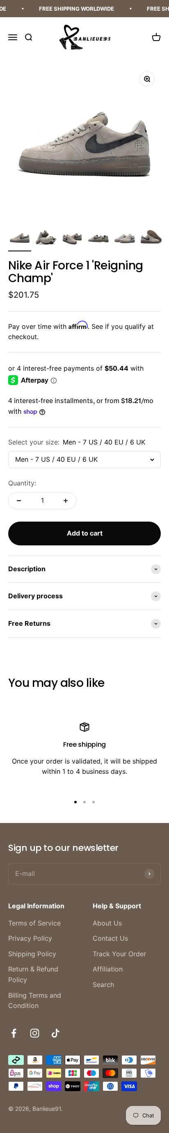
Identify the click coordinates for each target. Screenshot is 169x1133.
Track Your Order (119, 954)
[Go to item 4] (98, 238)
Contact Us (110, 938)
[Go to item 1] (19, 238)
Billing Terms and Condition (34, 1000)
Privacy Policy (30, 938)
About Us (107, 923)
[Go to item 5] (124, 238)
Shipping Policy (32, 954)
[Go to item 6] (150, 238)
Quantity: (22, 483)
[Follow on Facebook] (13, 1033)
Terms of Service (34, 923)
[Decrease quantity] (19, 500)
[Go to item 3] (72, 238)
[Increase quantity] (65, 500)
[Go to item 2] (45, 238)
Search (103, 984)
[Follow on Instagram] (34, 1033)
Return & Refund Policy (33, 974)
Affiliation (108, 969)
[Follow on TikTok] (55, 1033)
